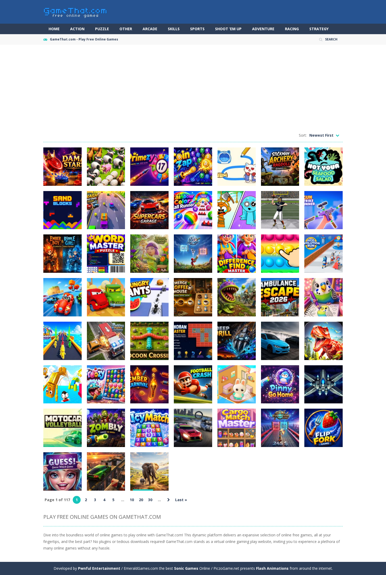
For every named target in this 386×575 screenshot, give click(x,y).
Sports (197, 28)
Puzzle (102, 28)
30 (150, 499)
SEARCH (331, 39)
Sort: (303, 135)
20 (141, 499)
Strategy (318, 28)
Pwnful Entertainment (99, 568)
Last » (181, 499)
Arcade (150, 28)
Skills (174, 28)
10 (132, 499)
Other (125, 28)
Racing (292, 28)
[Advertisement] (193, 89)
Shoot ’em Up (228, 28)
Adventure (263, 28)
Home (54, 28)
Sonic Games (186, 568)
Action (77, 28)
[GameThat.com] (75, 11)
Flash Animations (272, 568)
